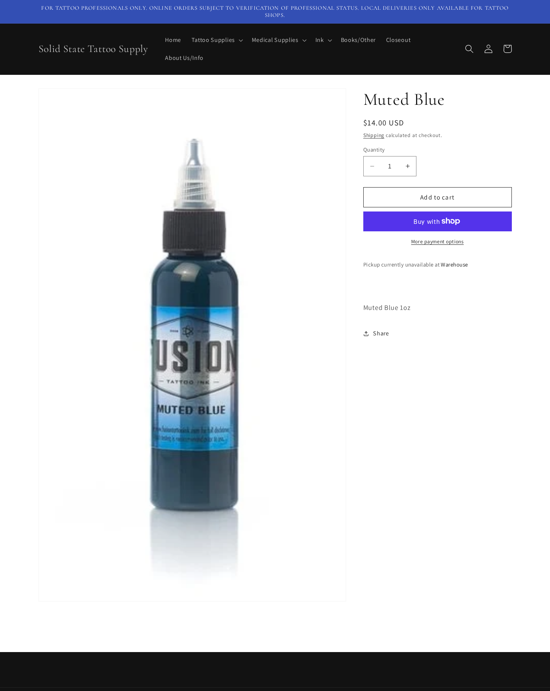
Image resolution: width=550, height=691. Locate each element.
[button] (216, 40)
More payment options (437, 241)
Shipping (373, 134)
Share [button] (381, 333)
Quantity (374, 149)
